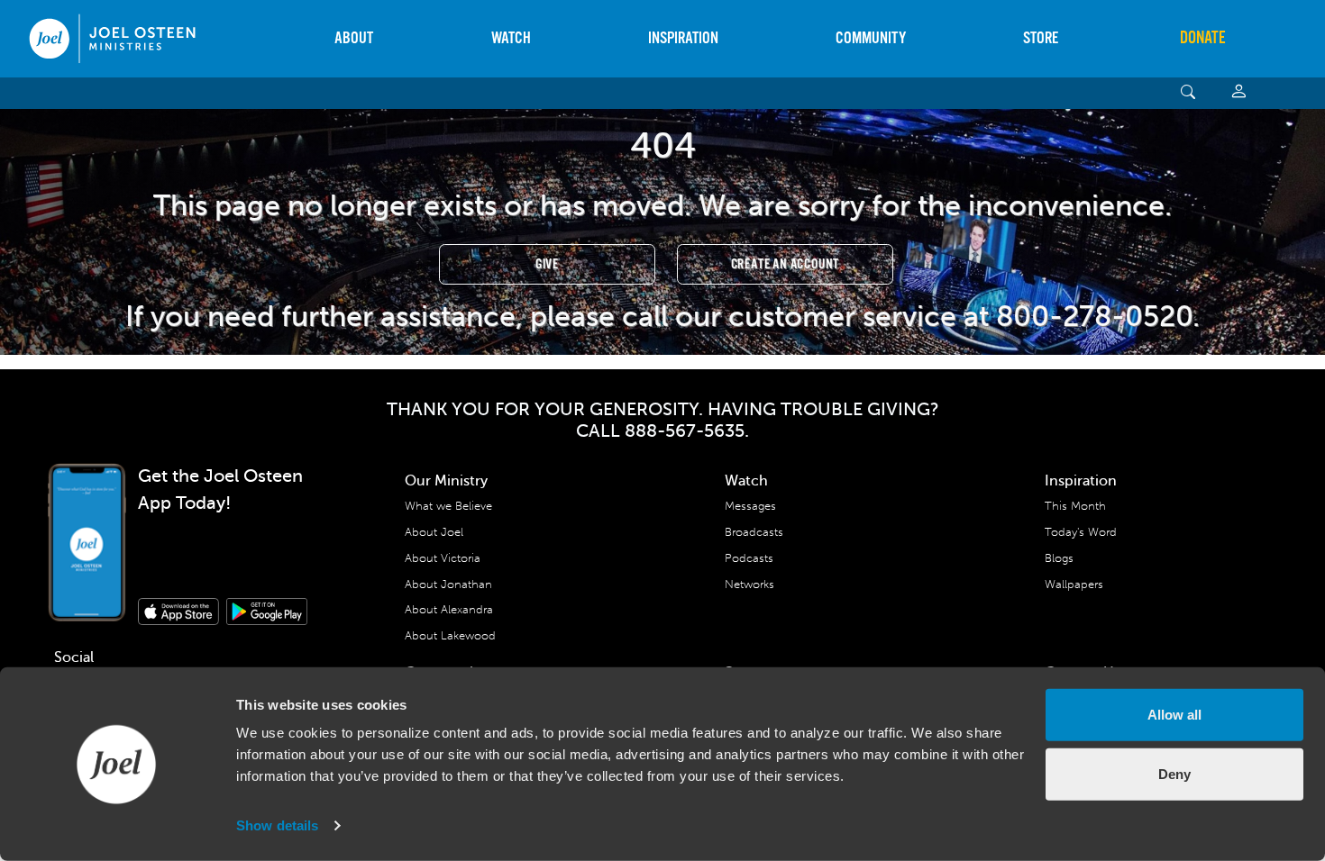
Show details (277, 825)
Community (871, 38)
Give (547, 264)
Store (1040, 38)
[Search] (1188, 93)
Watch (511, 38)
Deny (1174, 773)
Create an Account (785, 264)
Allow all (1174, 714)
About (353, 38)
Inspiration (683, 38)
